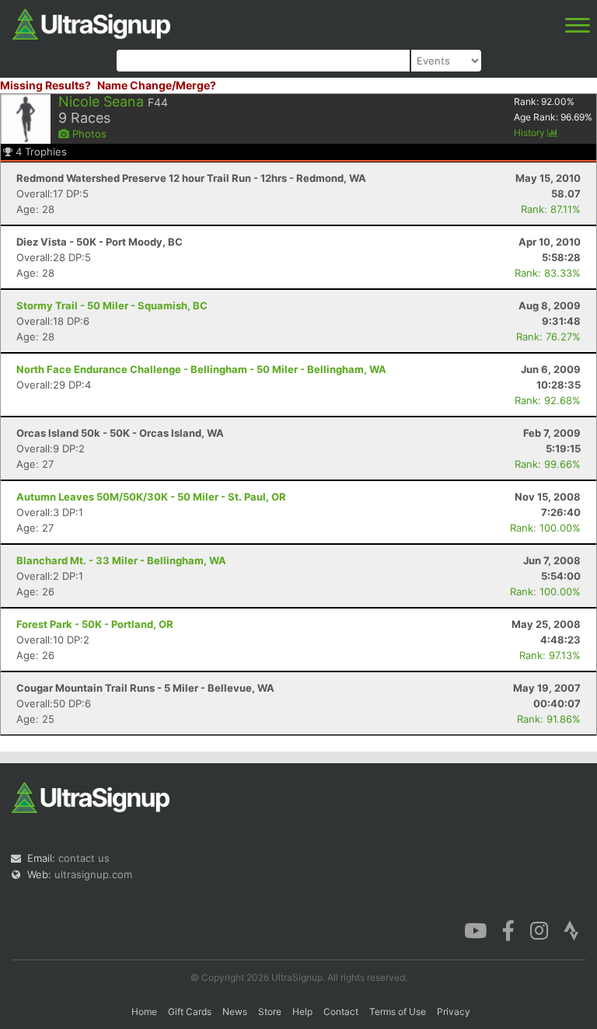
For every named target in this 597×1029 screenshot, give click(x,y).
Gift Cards (189, 1011)
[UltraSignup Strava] (571, 929)
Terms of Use (397, 1011)
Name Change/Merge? (156, 85)
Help (302, 1011)
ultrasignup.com (93, 874)
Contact (340, 1011)
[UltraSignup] (91, 22)
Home (144, 1011)
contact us (84, 858)
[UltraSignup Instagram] (539, 929)
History (530, 132)
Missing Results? (45, 85)
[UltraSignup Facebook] (508, 929)
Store (269, 1011)
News (234, 1011)
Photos (87, 133)
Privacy (453, 1011)
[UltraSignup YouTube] (475, 929)
